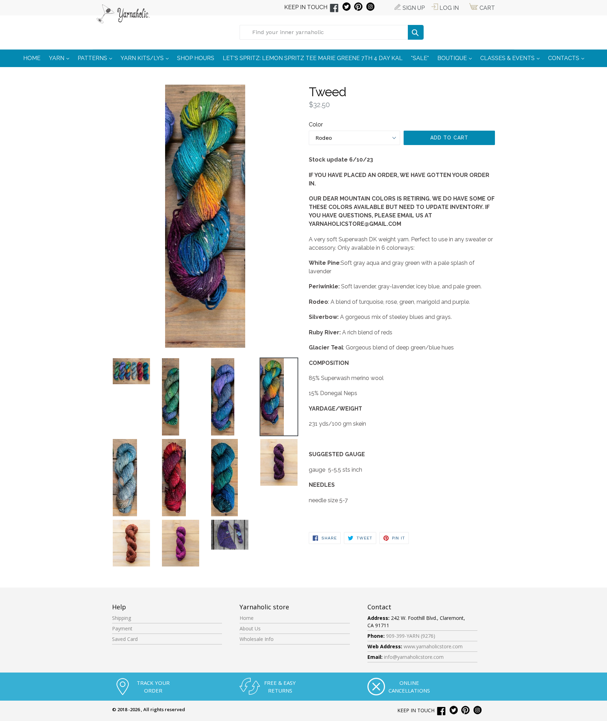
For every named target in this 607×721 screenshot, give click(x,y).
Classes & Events (511, 57)
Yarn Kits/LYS (146, 57)
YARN (61, 57)
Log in (448, 8)
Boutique (456, 57)
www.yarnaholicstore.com (433, 646)
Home (247, 618)
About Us (250, 628)
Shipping (121, 618)
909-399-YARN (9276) (410, 635)
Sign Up (413, 8)
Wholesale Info (257, 639)
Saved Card (125, 639)
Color (316, 124)
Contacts (568, 57)
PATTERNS (97, 57)
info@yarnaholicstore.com (414, 657)
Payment (122, 628)
